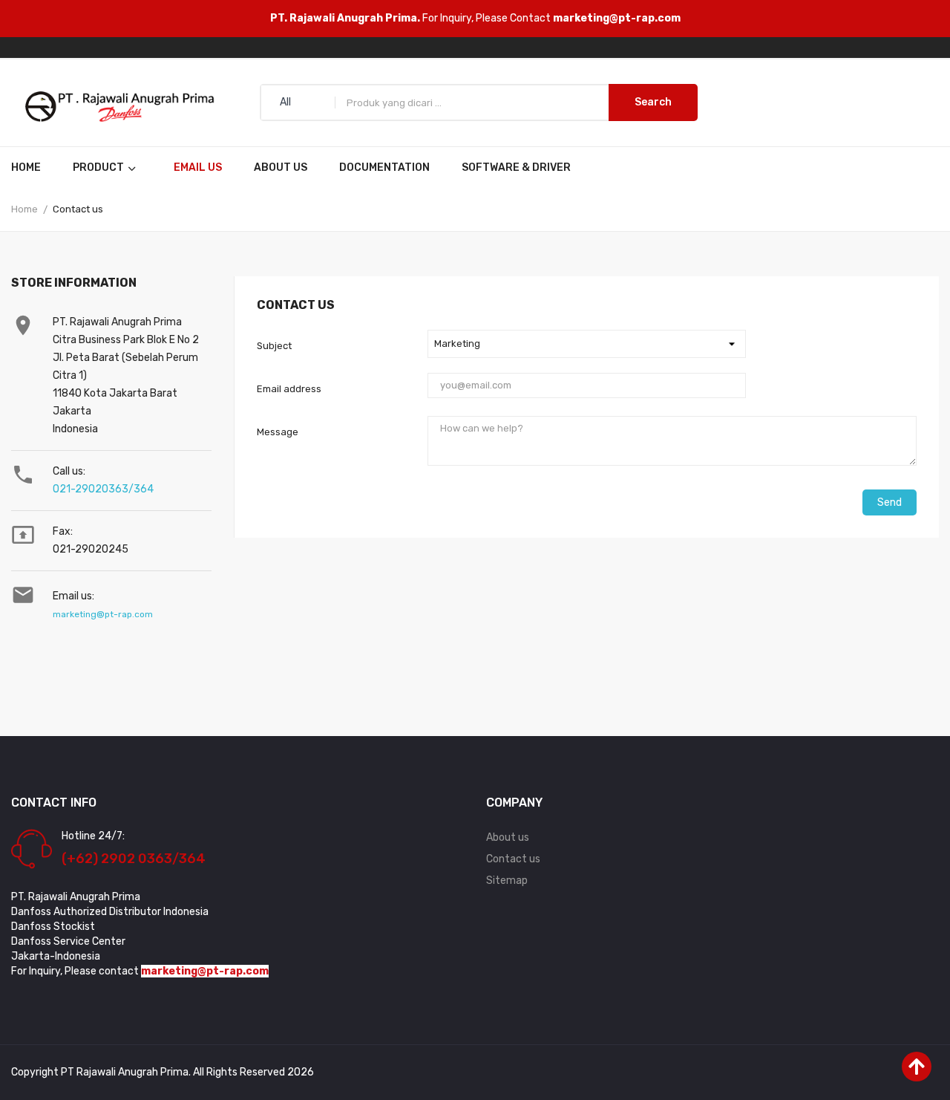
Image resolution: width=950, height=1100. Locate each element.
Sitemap (507, 880)
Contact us (513, 859)
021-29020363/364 (103, 489)
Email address (289, 388)
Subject (274, 345)
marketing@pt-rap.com (617, 18)
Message (277, 431)
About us (507, 837)
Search (653, 102)
